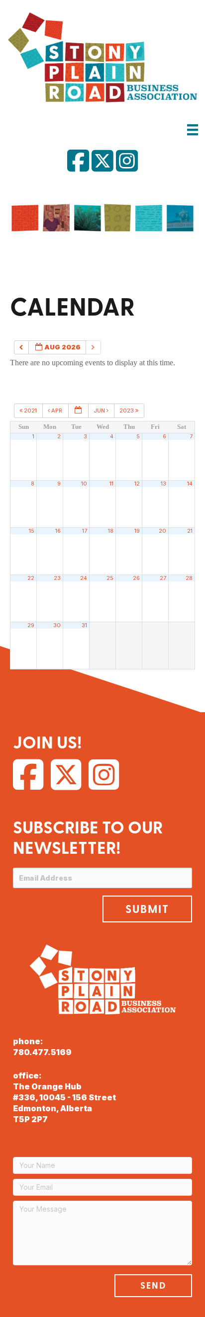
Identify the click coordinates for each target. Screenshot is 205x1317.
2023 (127, 410)
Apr (57, 410)
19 (137, 531)
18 (110, 531)
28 (189, 578)
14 (190, 484)
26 (136, 578)
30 (57, 625)
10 (84, 484)
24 (83, 578)
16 (58, 531)
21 (190, 531)
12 (137, 484)
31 (84, 625)
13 (163, 484)
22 (30, 578)
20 (162, 531)
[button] (147, 909)
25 (109, 578)
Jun (100, 410)
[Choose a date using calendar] (78, 411)
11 (111, 484)
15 (31, 531)
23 (57, 578)
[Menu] (192, 129)
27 (163, 578)
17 (84, 531)
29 (30, 625)
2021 (30, 410)
